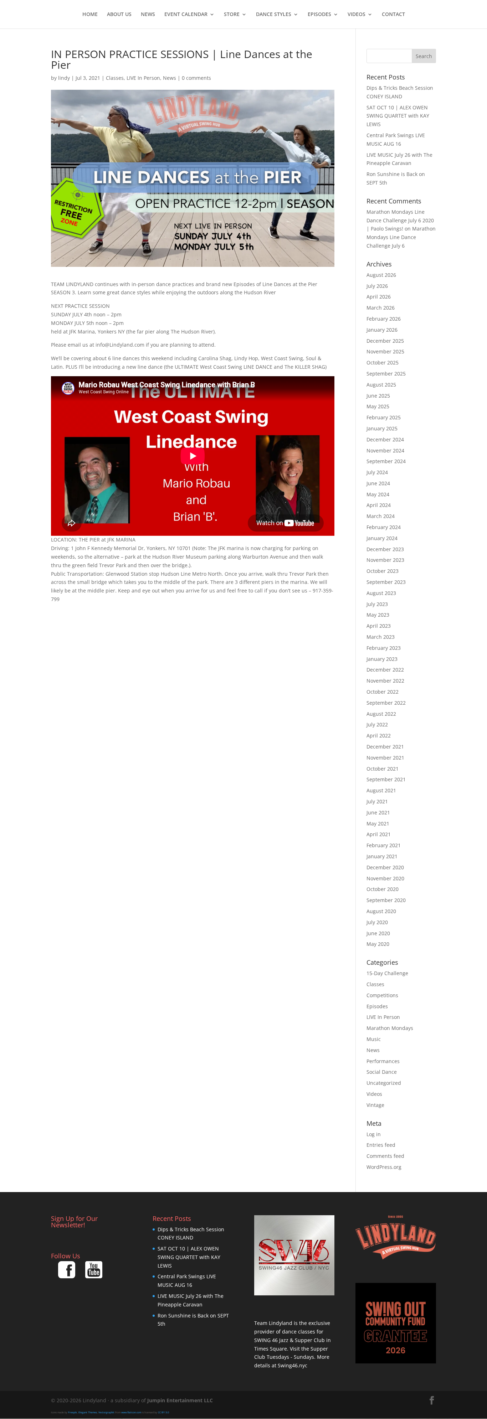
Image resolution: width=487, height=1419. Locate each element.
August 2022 (381, 713)
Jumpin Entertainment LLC (180, 1400)
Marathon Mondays (389, 1028)
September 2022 (386, 702)
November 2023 (385, 559)
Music (373, 1039)
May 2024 (377, 494)
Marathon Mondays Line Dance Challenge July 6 (401, 237)
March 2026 (380, 307)
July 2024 (377, 472)
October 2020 (382, 889)
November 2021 (385, 757)
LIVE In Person (143, 77)
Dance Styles (273, 14)
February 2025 (383, 417)
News (148, 14)
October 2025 (382, 362)
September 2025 (386, 373)
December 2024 (385, 439)
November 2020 (385, 878)
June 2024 (378, 483)
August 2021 (381, 790)
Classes (115, 77)
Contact (393, 14)
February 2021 (383, 845)
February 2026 (383, 318)
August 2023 (381, 593)
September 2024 (386, 461)
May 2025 (377, 406)
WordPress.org (383, 1167)
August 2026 (381, 274)
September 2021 (386, 779)
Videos (356, 14)
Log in (373, 1134)
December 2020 (385, 867)
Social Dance (381, 1071)
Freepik (72, 1412)
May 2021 (377, 823)
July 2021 (377, 801)
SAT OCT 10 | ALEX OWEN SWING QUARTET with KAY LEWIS (397, 116)
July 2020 (377, 922)
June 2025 (378, 395)
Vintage (375, 1105)
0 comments (196, 77)
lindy (64, 77)
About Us (119, 14)
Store (232, 14)
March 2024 (380, 516)
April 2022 (378, 735)
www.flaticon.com (131, 1412)
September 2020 (386, 900)
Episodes (319, 14)
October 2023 (382, 571)
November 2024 (385, 450)
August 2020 (381, 911)
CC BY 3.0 (163, 1412)
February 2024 (383, 527)
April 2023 (378, 625)
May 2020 (377, 944)
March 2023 (380, 636)
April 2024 (378, 505)
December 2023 (385, 549)
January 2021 (382, 856)
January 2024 (382, 538)
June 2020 (378, 933)
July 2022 (377, 724)
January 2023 (382, 659)
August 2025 (381, 384)
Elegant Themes (87, 1412)
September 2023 (386, 582)
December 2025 (385, 340)
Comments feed (385, 1156)
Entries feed (380, 1144)
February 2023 (383, 647)
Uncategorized (383, 1082)
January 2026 (382, 329)
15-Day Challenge (387, 973)
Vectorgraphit (106, 1412)
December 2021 (385, 746)
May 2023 (377, 614)
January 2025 (382, 428)
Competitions (382, 995)
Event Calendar (185, 14)
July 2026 (377, 286)
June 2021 (378, 812)
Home (90, 14)
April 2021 (378, 834)
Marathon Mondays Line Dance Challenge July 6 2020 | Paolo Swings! (400, 220)
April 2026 (378, 296)
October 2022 (382, 691)
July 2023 (377, 604)
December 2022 (385, 669)
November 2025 (385, 351)
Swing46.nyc (292, 1365)
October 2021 (382, 768)
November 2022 (385, 680)
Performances (383, 1061)
